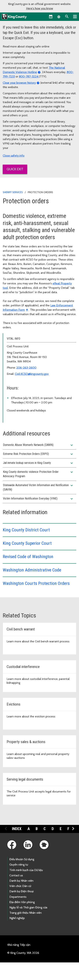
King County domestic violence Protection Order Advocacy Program (38, 474)
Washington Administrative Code (32, 570)
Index (16, 829)
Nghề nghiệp (17, 918)
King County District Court (26, 529)
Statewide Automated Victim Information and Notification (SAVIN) (38, 487)
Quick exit (15, 169)
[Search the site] (67, 16)
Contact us (16, 875)
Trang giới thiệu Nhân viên (25, 912)
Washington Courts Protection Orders (37, 583)
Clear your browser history (19, 82)
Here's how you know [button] (39, 8)
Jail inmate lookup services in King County (38, 463)
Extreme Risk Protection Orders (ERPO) (38, 454)
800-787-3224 (29, 76)
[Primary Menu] (75, 16)
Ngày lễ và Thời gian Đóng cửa (28, 907)
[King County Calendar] (51, 16)
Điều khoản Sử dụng (21, 859)
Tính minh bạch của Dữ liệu (26, 870)
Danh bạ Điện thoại (21, 891)
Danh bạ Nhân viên (21, 880)
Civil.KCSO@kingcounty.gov (32, 374)
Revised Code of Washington (28, 556)
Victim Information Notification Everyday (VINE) (38, 499)
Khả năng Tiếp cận (18, 944)
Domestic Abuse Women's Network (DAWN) (38, 445)
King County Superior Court (27, 543)
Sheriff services (13, 192)
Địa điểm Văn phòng (22, 902)
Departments (17, 897)
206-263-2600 (26, 367)
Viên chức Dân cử (20, 886)
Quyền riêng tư (18, 864)
